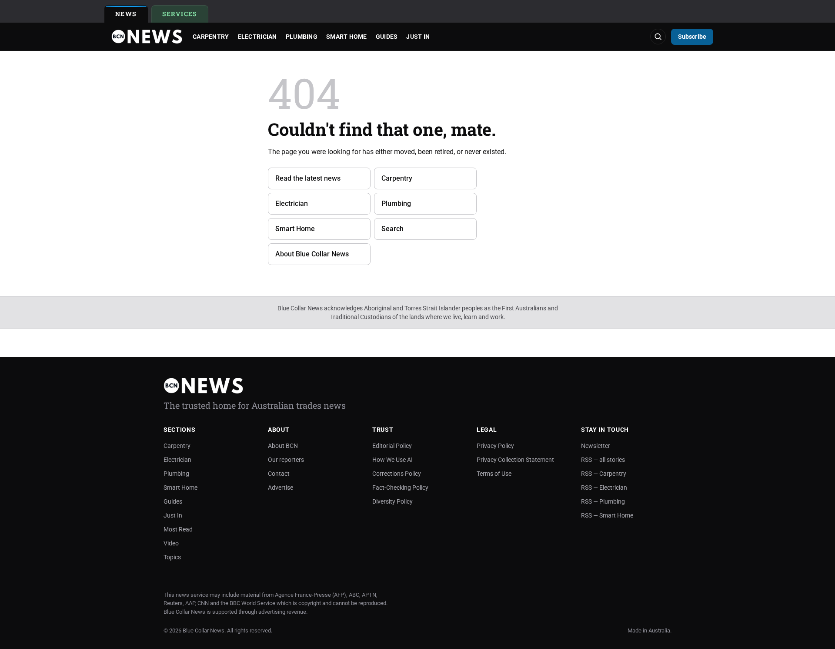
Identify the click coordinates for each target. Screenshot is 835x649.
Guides (387, 36)
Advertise (280, 487)
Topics (172, 557)
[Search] (658, 36)
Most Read (178, 529)
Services (185, 15)
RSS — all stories (603, 459)
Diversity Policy (392, 501)
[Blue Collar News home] (146, 37)
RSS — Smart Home (607, 515)
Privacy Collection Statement (515, 459)
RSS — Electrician (604, 487)
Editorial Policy (392, 445)
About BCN (283, 445)
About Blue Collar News (312, 254)
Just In (418, 36)
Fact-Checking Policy (400, 487)
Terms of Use (494, 473)
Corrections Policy (396, 473)
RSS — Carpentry (603, 473)
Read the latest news (308, 178)
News (126, 14)
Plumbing (301, 36)
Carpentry (211, 36)
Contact (279, 473)
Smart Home (346, 36)
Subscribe (692, 36)
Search (392, 229)
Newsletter (595, 445)
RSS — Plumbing (603, 501)
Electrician (257, 36)
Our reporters (286, 459)
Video (171, 543)
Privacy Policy (495, 445)
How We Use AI (392, 459)
